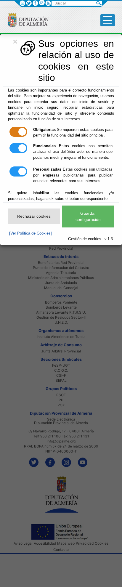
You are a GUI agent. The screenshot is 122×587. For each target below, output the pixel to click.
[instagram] (41, 2)
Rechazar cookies (34, 216)
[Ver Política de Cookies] (30, 233)
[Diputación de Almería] (26, 19)
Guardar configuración (88, 216)
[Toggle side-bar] (107, 20)
